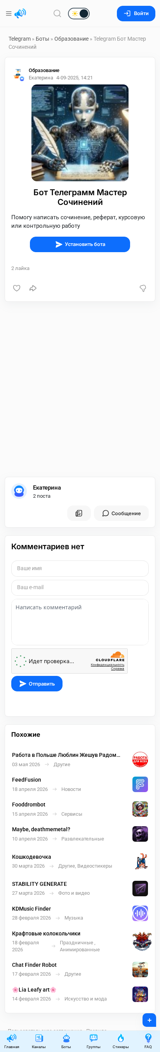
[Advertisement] (80, 389)
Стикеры (121, 1047)
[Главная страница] (20, 13)
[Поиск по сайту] (57, 13)
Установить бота (85, 244)
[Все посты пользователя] (78, 513)
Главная (11, 1047)
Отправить (42, 684)
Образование (71, 39)
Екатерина (47, 487)
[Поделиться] (33, 288)
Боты (42, 39)
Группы (94, 1047)
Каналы (39, 1047)
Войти (141, 13)
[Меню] (9, 13)
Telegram (20, 39)
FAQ (148, 1047)
